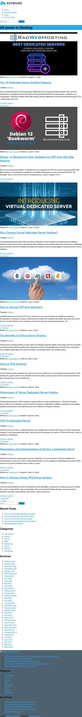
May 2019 (8, 612)
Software (7, 548)
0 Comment (4, 105)
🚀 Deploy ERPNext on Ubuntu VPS (18, 658)
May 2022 (8, 598)
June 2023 (8, 581)
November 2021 (10, 607)
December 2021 (10, 605)
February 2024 (9, 561)
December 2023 (10, 566)
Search (21, 21)
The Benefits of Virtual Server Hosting (23, 335)
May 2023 (8, 583)
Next (4, 500)
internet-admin (13, 77)
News (6, 15)
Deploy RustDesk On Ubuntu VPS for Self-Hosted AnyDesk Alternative (31, 656)
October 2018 (9, 630)
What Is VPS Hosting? (13, 364)
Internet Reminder (13, 716)
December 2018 (10, 625)
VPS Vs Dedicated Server (15, 420)
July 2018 (8, 637)
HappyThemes (34, 716)
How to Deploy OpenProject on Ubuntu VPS (21, 666)
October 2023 (9, 571)
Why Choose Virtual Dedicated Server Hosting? (29, 232)
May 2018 (8, 642)
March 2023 (8, 588)
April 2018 (8, 644)
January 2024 (9, 563)
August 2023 (9, 576)
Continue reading (6, 103)
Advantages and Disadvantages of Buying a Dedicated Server (37, 449)
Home (6, 10)
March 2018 (8, 647)
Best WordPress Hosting (13, 523)
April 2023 (8, 585)
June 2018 (8, 639)
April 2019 (8, 615)
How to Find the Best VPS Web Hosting (19, 516)
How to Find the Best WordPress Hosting (19, 513)
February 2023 (9, 590)
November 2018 (10, 627)
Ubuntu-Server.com (11, 651)
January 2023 (9, 593)
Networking (8, 543)
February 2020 (9, 610)
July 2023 (8, 578)
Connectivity (9, 534)
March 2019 (8, 617)
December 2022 (10, 595)
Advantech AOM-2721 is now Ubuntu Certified (21, 661)
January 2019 (9, 622)
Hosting (11, 87)
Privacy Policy (9, 17)
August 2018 (9, 634)
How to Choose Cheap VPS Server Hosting (26, 477)
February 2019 (9, 620)
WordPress (8, 551)
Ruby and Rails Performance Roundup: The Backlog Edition (27, 663)
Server (6, 546)
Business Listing (10, 12)
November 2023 (10, 568)
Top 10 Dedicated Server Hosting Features (25, 82)
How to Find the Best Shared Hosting (18, 518)
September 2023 (10, 573)
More (6, 541)
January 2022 (9, 603)
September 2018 (10, 632)
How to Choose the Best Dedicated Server (20, 521)
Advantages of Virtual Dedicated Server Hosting (29, 392)
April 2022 (8, 600)
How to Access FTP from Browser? (21, 307)
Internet (7, 538)
